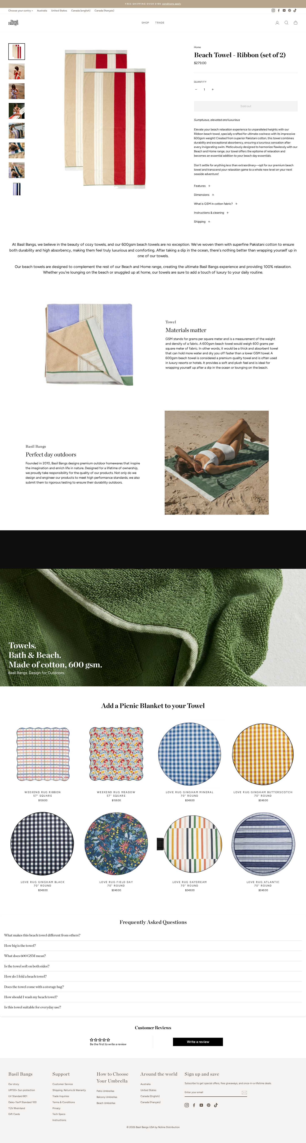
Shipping (200, 221)
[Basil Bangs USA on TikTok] (216, 1105)
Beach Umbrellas (106, 1103)
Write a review (198, 1042)
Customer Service (62, 1084)
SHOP (145, 22)
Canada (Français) (150, 1102)
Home (197, 47)
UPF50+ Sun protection (21, 1090)
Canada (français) (104, 10)
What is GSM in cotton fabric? (213, 204)
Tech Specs (58, 1114)
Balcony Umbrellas (107, 1097)
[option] (153, 4)
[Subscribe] (244, 1092)
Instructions (59, 1120)
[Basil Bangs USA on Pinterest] (208, 1105)
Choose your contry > (20, 10)
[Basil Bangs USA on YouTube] (201, 1105)
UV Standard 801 (17, 1096)
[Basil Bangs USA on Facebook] (194, 1105)
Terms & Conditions (63, 1102)
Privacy (56, 1108)
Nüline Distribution (169, 1127)
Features (200, 186)
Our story (13, 1084)
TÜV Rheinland (16, 1108)
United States (59, 10)
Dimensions (202, 195)
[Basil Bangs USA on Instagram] (187, 1105)
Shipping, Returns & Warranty (69, 1090)
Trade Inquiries (60, 1096)
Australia (42, 10)
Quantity (200, 82)
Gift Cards (14, 1114)
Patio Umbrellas (105, 1091)
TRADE (159, 22)
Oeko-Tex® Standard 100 (22, 1102)
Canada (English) (150, 1096)
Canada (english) (80, 10)
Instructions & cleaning (209, 212)
